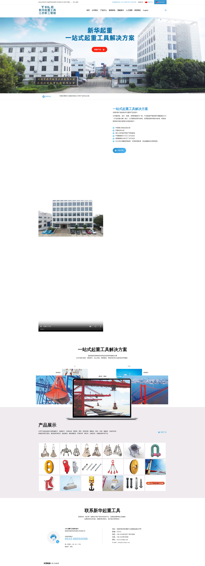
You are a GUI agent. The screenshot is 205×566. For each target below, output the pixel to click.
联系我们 (138, 10)
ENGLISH (161, 2)
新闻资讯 (112, 10)
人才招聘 (129, 10)
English (145, 10)
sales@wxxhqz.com (124, 542)
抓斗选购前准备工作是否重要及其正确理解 (73, 96)
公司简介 (95, 10)
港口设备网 (55, 563)
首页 (88, 10)
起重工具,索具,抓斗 (73, 528)
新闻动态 (48, 96)
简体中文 (150, 2)
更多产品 (164, 432)
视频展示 (120, 10)
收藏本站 (140, 2)
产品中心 (103, 10)
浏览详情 (120, 150)
